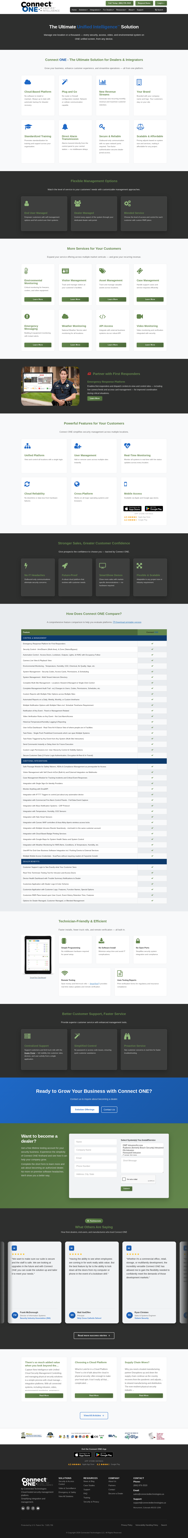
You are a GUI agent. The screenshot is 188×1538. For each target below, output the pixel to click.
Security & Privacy (91, 1502)
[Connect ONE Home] (40, 6)
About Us (112, 1481)
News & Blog (89, 1481)
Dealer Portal (29, 1053)
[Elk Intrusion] (142, 1150)
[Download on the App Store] (83, 1454)
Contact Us (109, 1109)
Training (87, 1498)
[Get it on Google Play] (104, 1454)
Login (160, 3)
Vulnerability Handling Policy (146, 1525)
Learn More (38, 299)
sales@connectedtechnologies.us (148, 1494)
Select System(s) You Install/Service (138, 1140)
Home (74, 10)
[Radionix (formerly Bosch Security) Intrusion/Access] (142, 1148)
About (131, 10)
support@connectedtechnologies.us (149, 1503)
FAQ (85, 1493)
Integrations (94, 10)
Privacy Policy (126, 1525)
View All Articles (92, 1415)
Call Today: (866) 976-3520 (119, 3)
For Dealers (108, 10)
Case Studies (89, 1485)
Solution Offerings (85, 1109)
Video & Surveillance (67, 1488)
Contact (111, 1489)
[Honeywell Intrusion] (142, 1153)
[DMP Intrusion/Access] (142, 1145)
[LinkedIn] (23, 1508)
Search (160, 10)
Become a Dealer (115, 1493)
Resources (120, 10)
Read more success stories (92, 1335)
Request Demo (144, 3)
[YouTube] (38, 1508)
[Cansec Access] (142, 1155)
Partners (112, 1485)
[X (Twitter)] (28, 1508)
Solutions (82, 10)
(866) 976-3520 (140, 1485)
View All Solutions (66, 1496)
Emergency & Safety (67, 1492)
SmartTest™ (95, 984)
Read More (44, 1395)
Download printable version (128, 622)
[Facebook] (33, 1508)
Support (140, 10)
